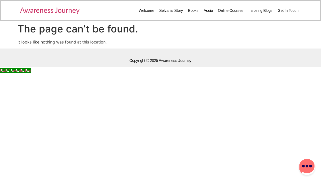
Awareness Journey (49, 10)
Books (193, 10)
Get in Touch (288, 10)
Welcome (146, 10)
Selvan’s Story (171, 10)
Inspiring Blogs (261, 10)
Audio (208, 10)
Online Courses (231, 10)
